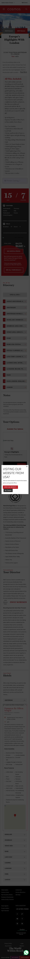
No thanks (8, 490)
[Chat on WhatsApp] (26, 952)
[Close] (27, 467)
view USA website (10, 487)
